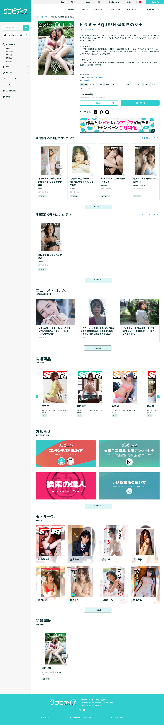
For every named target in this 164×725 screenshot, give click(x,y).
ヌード (146, 84)
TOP (37, 17)
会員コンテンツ (132, 9)
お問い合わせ (118, 717)
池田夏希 (90, 29)
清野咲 (8, 48)
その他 (129, 2)
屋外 (89, 88)
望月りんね (9, 58)
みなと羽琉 (9, 51)
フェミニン (154, 84)
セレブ (140, 84)
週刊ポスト (74, 2)
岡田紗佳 (83, 29)
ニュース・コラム (114, 9)
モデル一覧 (98, 9)
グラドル (93, 84)
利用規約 (46, 717)
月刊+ (99, 2)
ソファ (83, 88)
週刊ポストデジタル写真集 (95, 77)
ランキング (84, 9)
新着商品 (71, 9)
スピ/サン (88, 2)
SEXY (113, 84)
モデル (107, 84)
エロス (120, 84)
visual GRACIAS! (113, 2)
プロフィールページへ (152, 138)
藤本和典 (86, 80)
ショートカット (130, 84)
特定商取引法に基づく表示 (81, 717)
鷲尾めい (9, 61)
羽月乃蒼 (9, 55)
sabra (62, 2)
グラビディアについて (152, 9)
